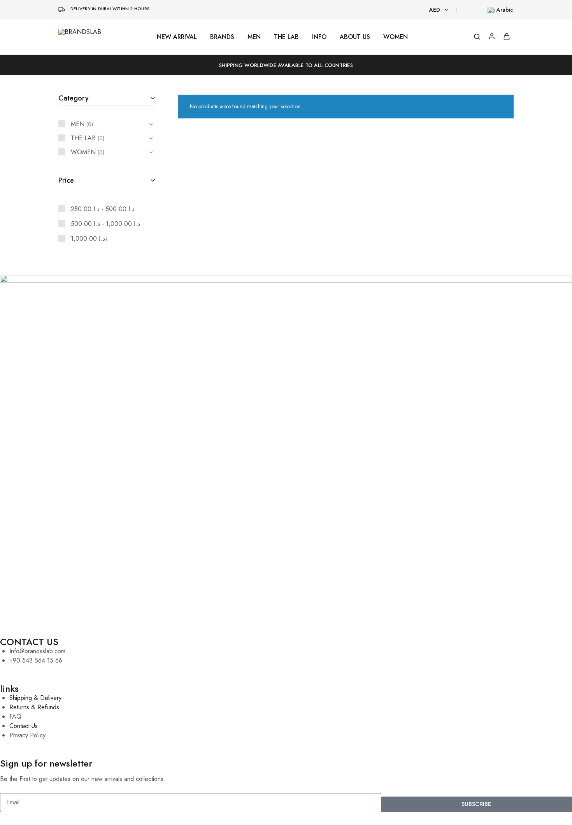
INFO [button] (319, 37)
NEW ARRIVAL (177, 37)
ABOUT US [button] (355, 37)
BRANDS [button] (222, 37)
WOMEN (395, 37)
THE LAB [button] (286, 37)
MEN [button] (254, 37)
